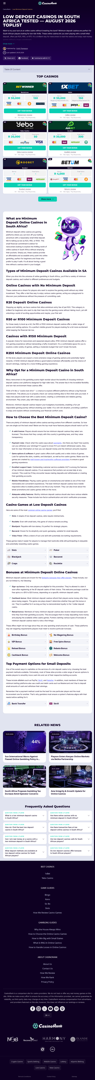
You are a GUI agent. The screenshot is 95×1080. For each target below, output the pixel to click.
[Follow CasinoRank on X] (44, 1014)
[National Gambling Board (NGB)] (12, 1045)
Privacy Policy (47, 987)
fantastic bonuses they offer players (56, 578)
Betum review (70, 189)
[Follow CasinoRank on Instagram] (38, 1014)
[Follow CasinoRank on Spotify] (55, 1014)
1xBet (47, 879)
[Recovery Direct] (30, 1045)
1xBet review (70, 115)
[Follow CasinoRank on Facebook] (32, 1014)
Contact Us (47, 974)
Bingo (47, 900)
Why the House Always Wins (47, 935)
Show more (46, 199)
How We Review (47, 979)
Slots (47, 914)
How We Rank (47, 983)
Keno (47, 905)
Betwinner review (25, 115)
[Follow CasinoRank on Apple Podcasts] (61, 1014)
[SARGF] (42, 1055)
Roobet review (25, 189)
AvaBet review (70, 152)
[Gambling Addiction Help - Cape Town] (78, 1045)
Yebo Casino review (25, 152)
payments (57, 443)
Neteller (50, 680)
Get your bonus (25, 111)
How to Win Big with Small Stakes (47, 944)
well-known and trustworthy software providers (50, 459)
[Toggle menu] (4, 3)
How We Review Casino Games (47, 918)
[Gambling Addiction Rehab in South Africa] (53, 1045)
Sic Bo (47, 909)
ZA (46, 1021)
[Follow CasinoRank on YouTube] (50, 1014)
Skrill (40, 680)
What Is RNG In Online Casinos (47, 948)
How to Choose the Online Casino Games (47, 939)
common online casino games (40, 510)
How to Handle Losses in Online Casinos (47, 953)
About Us (47, 970)
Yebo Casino (47, 884)
